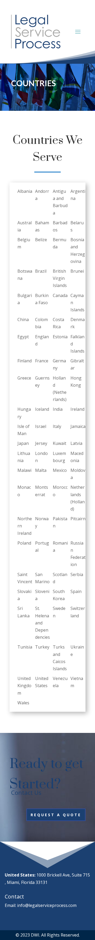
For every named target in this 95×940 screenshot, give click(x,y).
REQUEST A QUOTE (56, 814)
